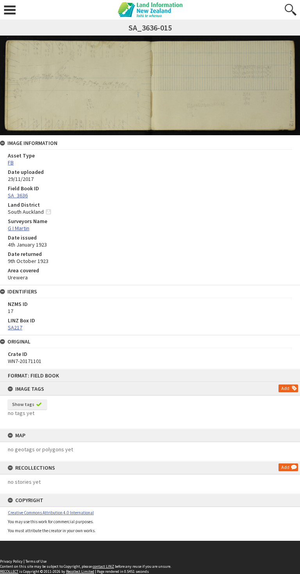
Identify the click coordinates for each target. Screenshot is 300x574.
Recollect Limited (80, 571)
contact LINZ (103, 566)
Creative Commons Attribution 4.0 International (51, 512)
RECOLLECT (9, 571)
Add (285, 388)
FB (11, 162)
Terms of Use (35, 561)
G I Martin (18, 228)
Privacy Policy (11, 561)
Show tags (23, 404)
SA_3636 (18, 195)
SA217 (15, 327)
